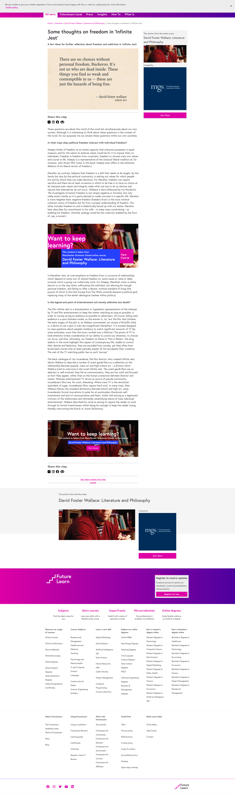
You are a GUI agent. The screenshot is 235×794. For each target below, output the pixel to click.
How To (116, 14)
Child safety (152, 724)
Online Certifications (54, 643)
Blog (47, 744)
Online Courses (51, 637)
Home (50, 23)
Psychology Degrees (129, 643)
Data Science (101, 657)
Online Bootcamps (53, 655)
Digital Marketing (103, 637)
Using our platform (78, 724)
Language (75, 675)
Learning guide (77, 737)
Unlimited (75, 749)
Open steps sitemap (129, 767)
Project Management (104, 677)
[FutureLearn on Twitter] (60, 786)
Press (89, 14)
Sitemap (124, 761)
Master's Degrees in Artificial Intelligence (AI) (155, 697)
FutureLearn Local (71, 14)
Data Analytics (102, 643)
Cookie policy (127, 743)
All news (50, 14)
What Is (129, 14)
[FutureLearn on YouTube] (66, 786)
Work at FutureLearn (53, 732)
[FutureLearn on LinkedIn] (72, 786)
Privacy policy (127, 730)
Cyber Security (102, 671)
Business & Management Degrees (126, 689)
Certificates (75, 743)
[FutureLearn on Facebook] (48, 786)
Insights (102, 14)
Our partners (101, 724)
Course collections (103, 692)
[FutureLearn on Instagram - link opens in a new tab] (54, 786)
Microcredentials (52, 649)
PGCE (123, 671)
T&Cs (123, 724)
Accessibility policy (129, 755)
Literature (58, 23)
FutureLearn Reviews (79, 730)
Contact (150, 737)
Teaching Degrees (128, 649)
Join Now (165, 115)
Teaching (74, 653)
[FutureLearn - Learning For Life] (181, 786)
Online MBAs (126, 637)
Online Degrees (51, 662)
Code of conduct (128, 749)
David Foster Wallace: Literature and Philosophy (85, 23)
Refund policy (127, 737)
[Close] (231, 6)
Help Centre (152, 730)
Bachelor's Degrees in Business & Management (180, 689)
